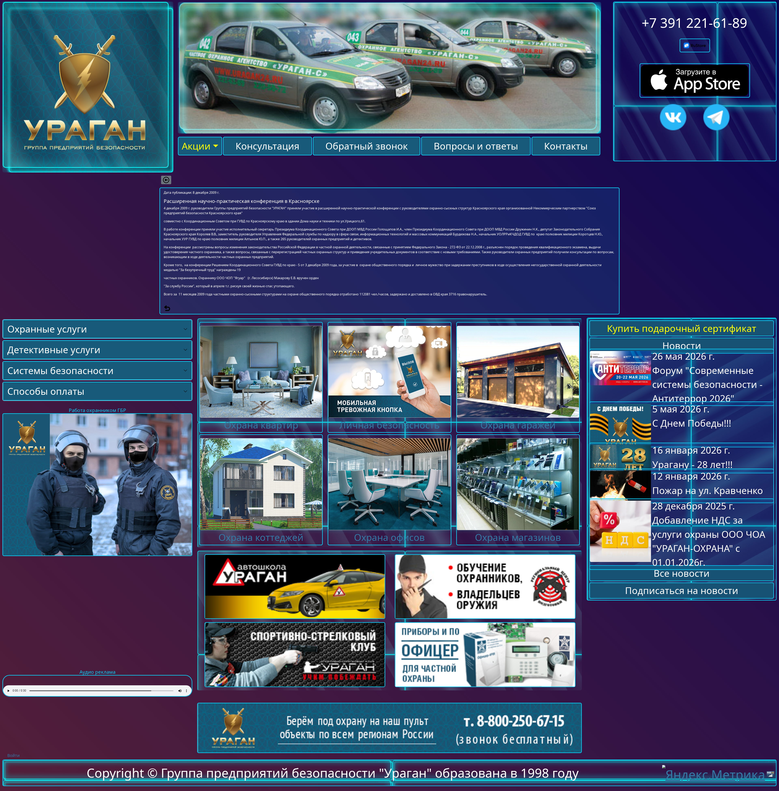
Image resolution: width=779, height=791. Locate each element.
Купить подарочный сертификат (681, 328)
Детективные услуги (53, 349)
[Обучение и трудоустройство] (97, 484)
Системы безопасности (60, 370)
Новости (681, 345)
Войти (13, 755)
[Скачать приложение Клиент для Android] (695, 42)
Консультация (267, 146)
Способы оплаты (45, 391)
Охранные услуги (47, 329)
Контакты (566, 146)
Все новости (682, 573)
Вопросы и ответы (476, 146)
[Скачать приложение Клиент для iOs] (695, 74)
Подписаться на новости (681, 590)
